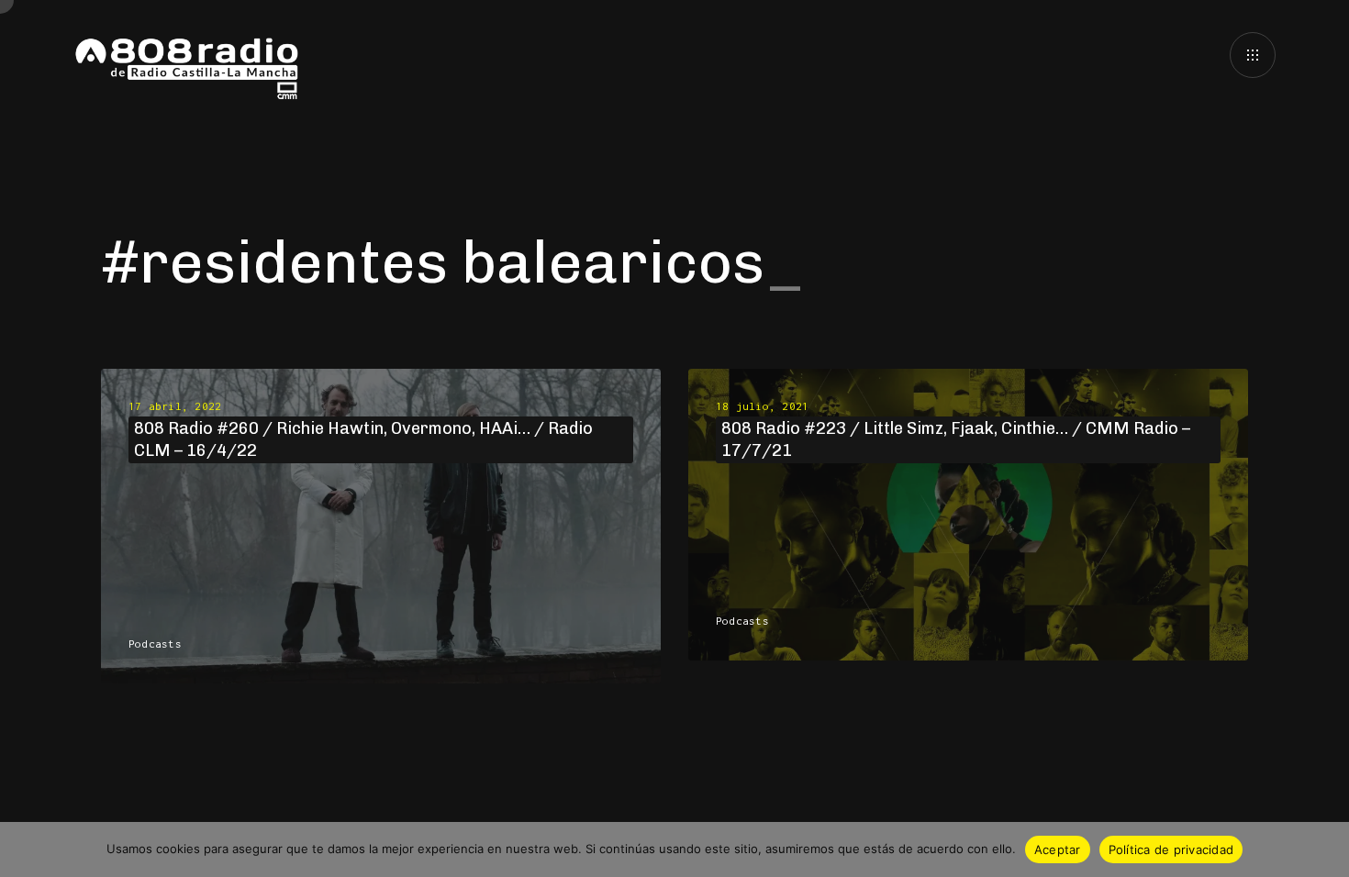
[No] (1326, 849)
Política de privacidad (1171, 849)
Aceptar (1057, 849)
